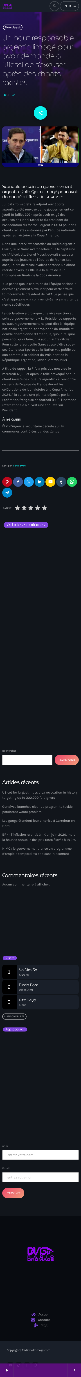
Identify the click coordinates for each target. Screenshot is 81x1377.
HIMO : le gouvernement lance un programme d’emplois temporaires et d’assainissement (38, 642)
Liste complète (14, 1016)
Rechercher (9, 750)
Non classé (12, 27)
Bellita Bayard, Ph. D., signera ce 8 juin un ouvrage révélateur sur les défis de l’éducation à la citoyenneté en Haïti (48, 1066)
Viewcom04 (19, 465)
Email (5, 1168)
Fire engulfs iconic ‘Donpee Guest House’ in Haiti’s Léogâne (49, 1103)
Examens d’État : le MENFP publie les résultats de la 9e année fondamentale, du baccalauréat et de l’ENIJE (39, 1044)
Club (11, 922)
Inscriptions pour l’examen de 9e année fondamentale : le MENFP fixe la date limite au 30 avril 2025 (49, 1125)
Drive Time (16, 930)
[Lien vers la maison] (7, 6)
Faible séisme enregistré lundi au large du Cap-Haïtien (41, 1083)
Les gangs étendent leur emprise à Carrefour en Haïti (40, 548)
